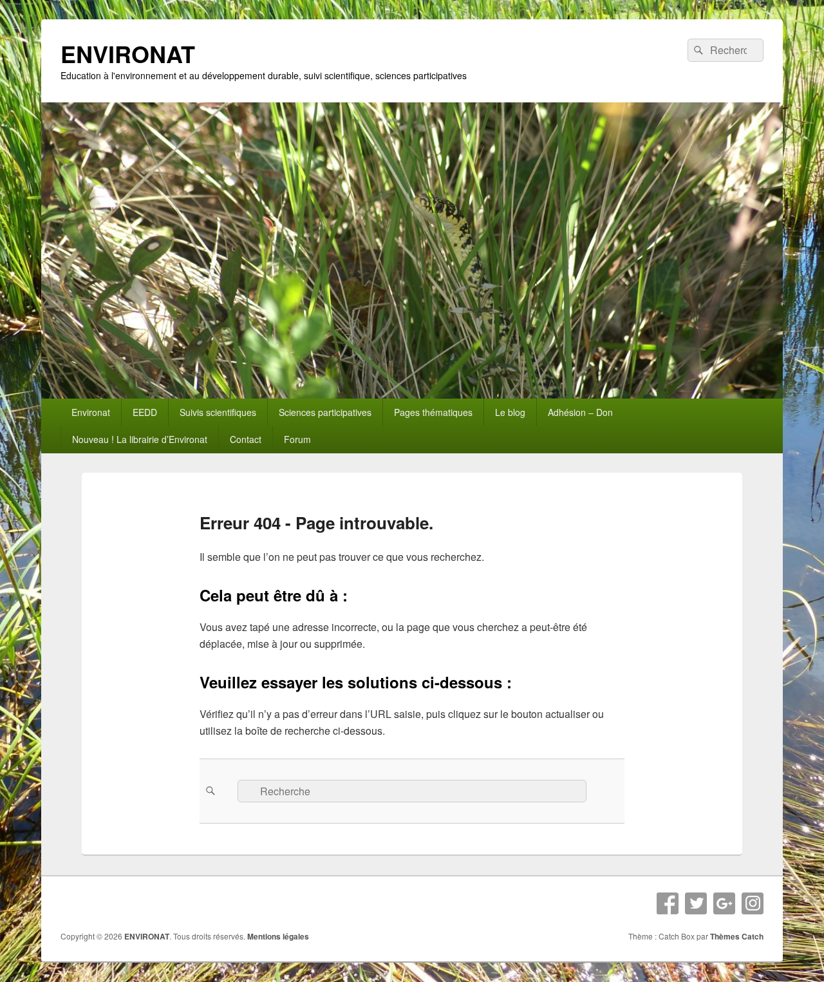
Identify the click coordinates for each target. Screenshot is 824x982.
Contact (245, 439)
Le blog (510, 412)
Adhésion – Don (580, 412)
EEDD (145, 412)
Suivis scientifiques (218, 412)
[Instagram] (752, 903)
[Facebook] (668, 903)
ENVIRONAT (128, 53)
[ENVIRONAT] (412, 394)
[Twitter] (696, 903)
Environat (90, 412)
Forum (297, 439)
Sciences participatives (325, 412)
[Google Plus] (724, 903)
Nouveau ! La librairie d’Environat (139, 439)
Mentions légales (278, 936)
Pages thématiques (433, 412)
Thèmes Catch (736, 936)
